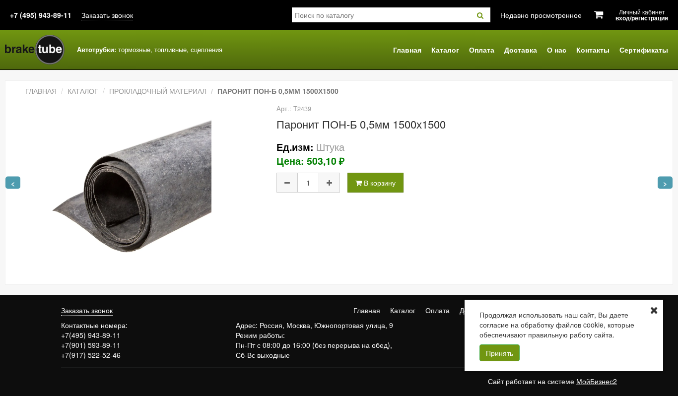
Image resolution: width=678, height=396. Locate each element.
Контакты (593, 50)
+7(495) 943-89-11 (91, 335)
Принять (499, 353)
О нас (556, 50)
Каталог (445, 50)
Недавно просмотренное (541, 15)
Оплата (481, 50)
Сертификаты (643, 50)
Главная (407, 50)
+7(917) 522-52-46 (91, 355)
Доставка (520, 50)
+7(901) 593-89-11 (91, 345)
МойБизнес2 (596, 381)
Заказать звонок (107, 15)
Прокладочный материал (157, 91)
